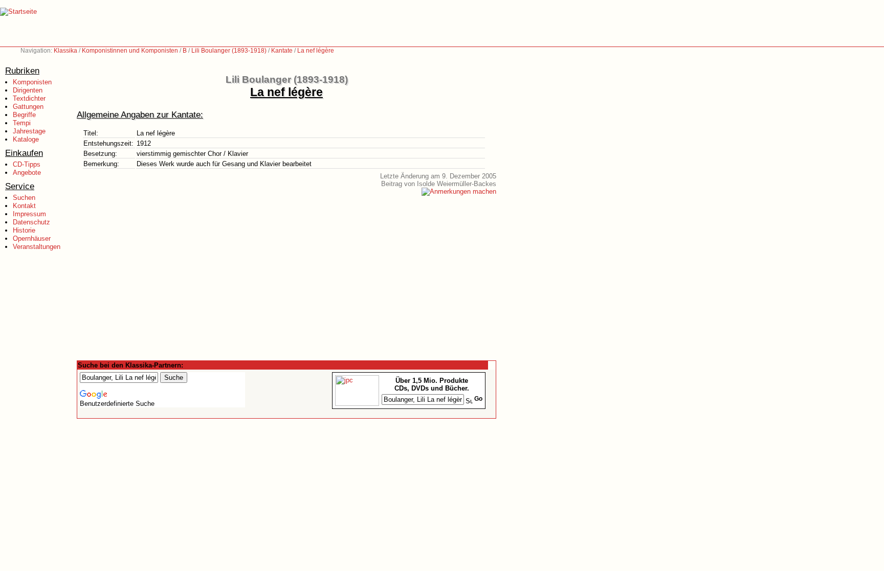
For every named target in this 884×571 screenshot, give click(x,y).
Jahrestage (29, 131)
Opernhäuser (32, 238)
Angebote (27, 172)
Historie (24, 230)
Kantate (282, 50)
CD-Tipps (26, 164)
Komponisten (32, 82)
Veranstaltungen (36, 246)
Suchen (24, 197)
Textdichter (29, 98)
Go (478, 398)
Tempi (22, 123)
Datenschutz (31, 222)
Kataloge (26, 139)
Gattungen (28, 106)
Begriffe (24, 115)
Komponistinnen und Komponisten (130, 50)
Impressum (29, 214)
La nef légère (315, 50)
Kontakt (24, 206)
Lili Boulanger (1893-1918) (229, 50)
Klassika (65, 50)
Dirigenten (27, 90)
